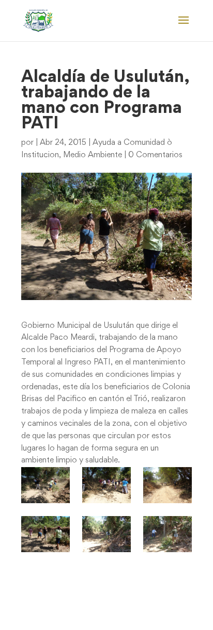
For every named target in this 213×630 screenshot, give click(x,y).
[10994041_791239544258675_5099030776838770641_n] (106, 534)
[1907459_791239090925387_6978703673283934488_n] (45, 485)
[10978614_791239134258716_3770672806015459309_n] (106, 485)
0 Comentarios (155, 155)
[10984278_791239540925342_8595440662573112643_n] (167, 485)
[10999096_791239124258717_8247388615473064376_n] (167, 534)
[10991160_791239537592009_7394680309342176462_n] (45, 534)
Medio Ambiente (92, 155)
